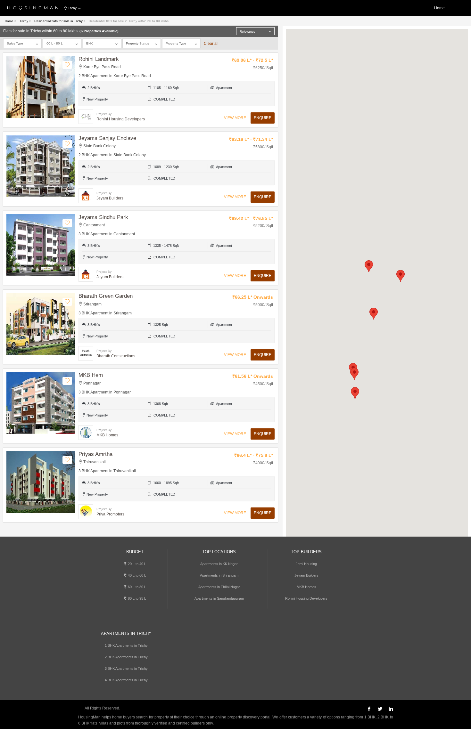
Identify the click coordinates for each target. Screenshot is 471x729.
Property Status (137, 43)
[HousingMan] (33, 8)
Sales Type (15, 43)
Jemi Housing (306, 564)
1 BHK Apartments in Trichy (126, 645)
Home (439, 8)
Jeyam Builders (306, 575)
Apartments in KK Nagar (219, 564)
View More (235, 118)
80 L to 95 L (136, 598)
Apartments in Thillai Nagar (219, 587)
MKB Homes (306, 587)
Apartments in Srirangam (219, 575)
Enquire (262, 118)
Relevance (247, 31)
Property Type (176, 43)
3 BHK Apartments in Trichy (126, 668)
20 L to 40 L (136, 564)
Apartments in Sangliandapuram (219, 598)
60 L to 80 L (136, 587)
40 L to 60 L (136, 575)
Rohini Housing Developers (306, 598)
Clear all (211, 43)
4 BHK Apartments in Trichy (126, 680)
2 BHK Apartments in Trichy (126, 657)
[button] (373, 314)
